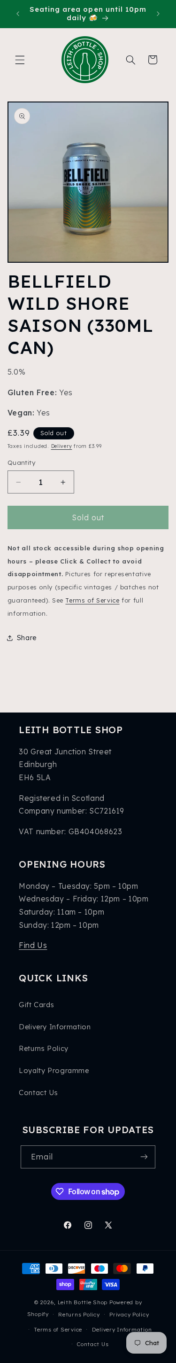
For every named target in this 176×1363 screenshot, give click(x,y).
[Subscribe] (144, 1156)
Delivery (61, 446)
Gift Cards (36, 1004)
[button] (20, 59)
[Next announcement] (158, 13)
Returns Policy (44, 1048)
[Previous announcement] (18, 13)
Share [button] (27, 637)
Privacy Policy (129, 1314)
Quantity (21, 462)
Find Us (33, 945)
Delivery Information (55, 1026)
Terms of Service (92, 600)
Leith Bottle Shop (83, 1302)
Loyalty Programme (54, 1070)
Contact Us (38, 1092)
